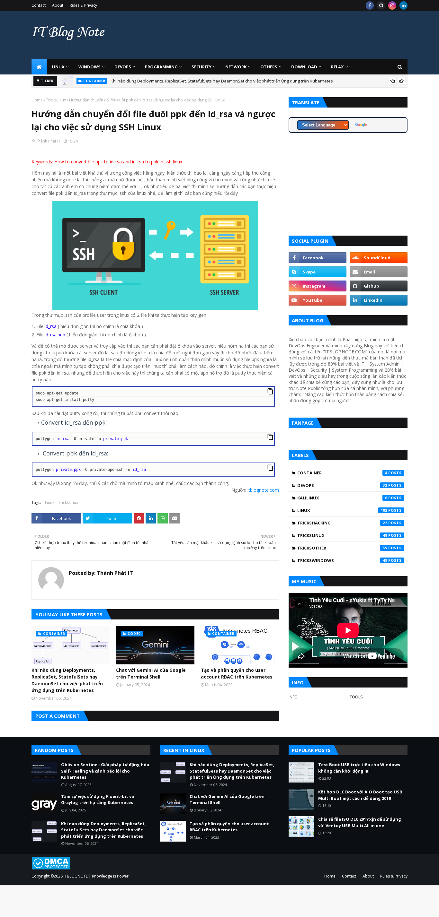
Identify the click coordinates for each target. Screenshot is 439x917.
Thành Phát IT (48, 141)
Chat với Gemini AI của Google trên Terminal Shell (151, 673)
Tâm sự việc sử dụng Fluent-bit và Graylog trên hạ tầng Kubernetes (97, 799)
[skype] (317, 271)
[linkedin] (403, 5)
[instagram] (392, 5)
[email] (379, 271)
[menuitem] (39, 66)
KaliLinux (342, 498)
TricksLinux (56, 100)
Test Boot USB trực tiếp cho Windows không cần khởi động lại (359, 768)
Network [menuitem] (235, 67)
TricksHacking (342, 523)
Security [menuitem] (201, 67)
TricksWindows (342, 560)
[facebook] (370, 5)
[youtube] (317, 300)
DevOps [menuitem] (122, 67)
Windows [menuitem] (89, 67)
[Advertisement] (291, 35)
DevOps (342, 485)
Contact (38, 5)
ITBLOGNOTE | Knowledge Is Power (96, 876)
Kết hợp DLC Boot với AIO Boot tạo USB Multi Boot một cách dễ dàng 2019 (360, 795)
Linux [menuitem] (58, 67)
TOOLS (356, 697)
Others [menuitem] (268, 67)
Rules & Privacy (83, 5)
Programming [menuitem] (161, 67)
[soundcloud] (379, 257)
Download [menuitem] (304, 67)
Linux (49, 502)
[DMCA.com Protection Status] (50, 868)
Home (37, 100)
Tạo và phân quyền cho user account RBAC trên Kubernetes (237, 673)
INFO (293, 697)
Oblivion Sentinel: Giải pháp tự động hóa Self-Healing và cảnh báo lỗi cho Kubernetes (105, 771)
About (57, 5)
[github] (381, 5)
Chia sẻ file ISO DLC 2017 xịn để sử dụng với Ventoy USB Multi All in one (359, 822)
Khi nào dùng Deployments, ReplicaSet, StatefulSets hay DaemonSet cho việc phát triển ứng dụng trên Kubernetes (222, 81)
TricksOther (342, 548)
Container (342, 473)
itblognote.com (263, 490)
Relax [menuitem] (337, 67)
